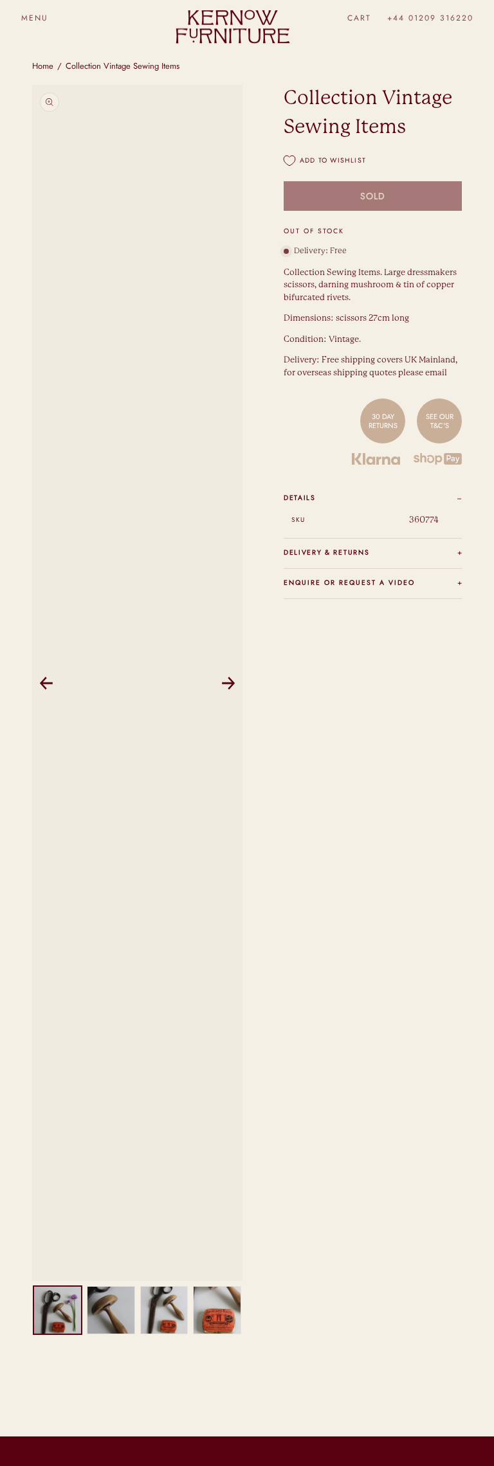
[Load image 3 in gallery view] (164, 1310)
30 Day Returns (383, 421)
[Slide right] (228, 683)
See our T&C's (439, 421)
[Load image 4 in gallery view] (217, 1310)
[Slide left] (46, 683)
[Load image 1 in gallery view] (57, 1310)
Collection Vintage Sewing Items (122, 66)
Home (42, 66)
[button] (34, 17)
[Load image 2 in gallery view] (111, 1310)
